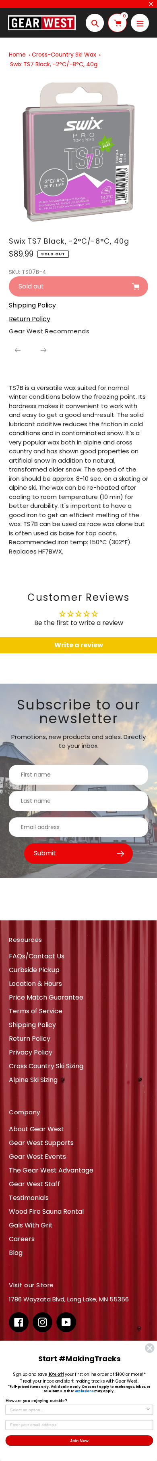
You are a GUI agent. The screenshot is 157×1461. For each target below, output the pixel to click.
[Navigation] (140, 23)
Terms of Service (35, 1011)
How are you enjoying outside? (36, 1400)
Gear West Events (37, 1156)
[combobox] (78, 1410)
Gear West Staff (34, 1184)
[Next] (43, 350)
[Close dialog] (150, 1348)
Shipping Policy (32, 1024)
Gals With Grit (31, 1225)
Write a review (78, 645)
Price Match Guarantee (46, 997)
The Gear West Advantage (51, 1170)
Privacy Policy (30, 1052)
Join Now (79, 1440)
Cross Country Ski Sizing (46, 1066)
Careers (22, 1239)
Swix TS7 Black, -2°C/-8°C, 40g (53, 64)
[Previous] (18, 350)
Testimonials (29, 1197)
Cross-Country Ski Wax (64, 55)
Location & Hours (35, 983)
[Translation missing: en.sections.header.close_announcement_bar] (151, 4)
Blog (16, 1252)
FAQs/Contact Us (36, 956)
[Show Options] (148, 1410)
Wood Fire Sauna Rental (46, 1211)
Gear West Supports (41, 1142)
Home (17, 55)
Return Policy (29, 1038)
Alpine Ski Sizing (33, 1079)
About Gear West (36, 1129)
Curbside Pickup (34, 970)
